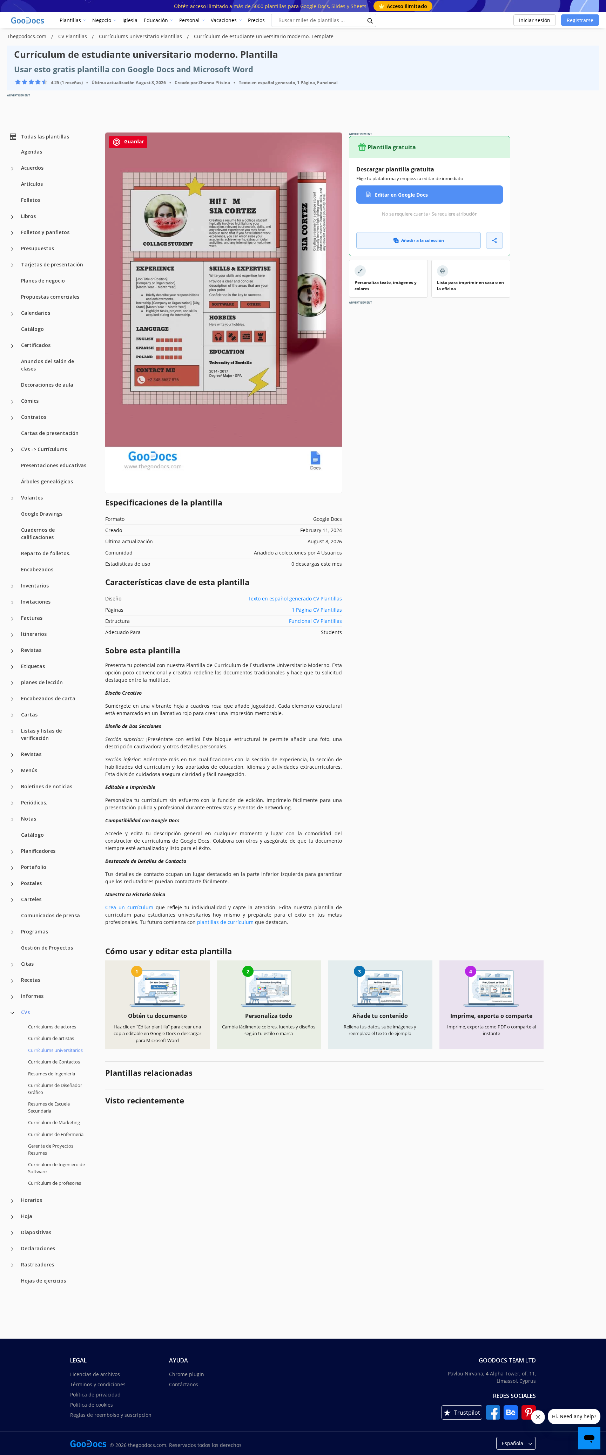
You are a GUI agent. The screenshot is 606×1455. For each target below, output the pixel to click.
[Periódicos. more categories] (12, 803)
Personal (189, 20)
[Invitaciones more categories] (12, 602)
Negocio (101, 20)
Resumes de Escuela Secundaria (49, 1107)
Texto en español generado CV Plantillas (295, 598)
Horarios (31, 1200)
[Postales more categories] (12, 884)
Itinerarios (34, 634)
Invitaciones (35, 601)
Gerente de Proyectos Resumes (50, 1149)
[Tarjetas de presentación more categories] (12, 265)
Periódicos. (34, 802)
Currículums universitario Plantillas (141, 36)
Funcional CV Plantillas (315, 621)
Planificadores (38, 851)
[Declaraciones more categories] (12, 1249)
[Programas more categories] (12, 932)
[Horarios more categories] (12, 1201)
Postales (31, 883)
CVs (25, 1012)
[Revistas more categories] (12, 651)
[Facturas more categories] (12, 618)
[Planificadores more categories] (12, 852)
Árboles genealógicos (47, 481)
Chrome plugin (186, 1374)
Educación (156, 20)
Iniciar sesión (534, 20)
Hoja (26, 1216)
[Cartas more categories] (12, 715)
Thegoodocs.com (27, 36)
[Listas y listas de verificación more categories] (12, 731)
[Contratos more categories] (12, 418)
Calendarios (35, 313)
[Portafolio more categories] (12, 868)
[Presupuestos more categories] (12, 249)
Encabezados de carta (48, 698)
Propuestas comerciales (50, 296)
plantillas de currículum (225, 922)
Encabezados (37, 569)
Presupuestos (37, 248)
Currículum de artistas (51, 1038)
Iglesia (129, 20)
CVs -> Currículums (44, 449)
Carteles (31, 899)
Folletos (30, 200)
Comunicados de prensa (50, 915)
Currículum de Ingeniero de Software (56, 1168)
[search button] (370, 20)
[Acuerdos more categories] (12, 168)
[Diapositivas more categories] (12, 1233)
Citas (27, 963)
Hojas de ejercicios (43, 1280)
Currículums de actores (52, 1027)
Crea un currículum (129, 907)
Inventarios (35, 585)
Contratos (33, 417)
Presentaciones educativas (53, 465)
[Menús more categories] (12, 771)
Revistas (31, 650)
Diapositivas (36, 1232)
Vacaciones (224, 20)
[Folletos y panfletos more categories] (12, 233)
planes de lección (42, 682)
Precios (256, 20)
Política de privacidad (95, 1394)
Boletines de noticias (46, 786)
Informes (32, 996)
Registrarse (580, 20)
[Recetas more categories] (12, 980)
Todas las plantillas (45, 136)
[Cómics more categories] (12, 401)
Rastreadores (37, 1264)
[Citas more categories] (12, 964)
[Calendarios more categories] (12, 313)
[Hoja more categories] (12, 1217)
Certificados (35, 345)
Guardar (133, 141)
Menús (29, 770)
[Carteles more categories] (12, 900)
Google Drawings (41, 513)
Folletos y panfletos (45, 232)
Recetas (30, 980)
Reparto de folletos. (45, 553)
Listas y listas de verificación (41, 734)
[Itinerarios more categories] (12, 635)
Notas (28, 818)
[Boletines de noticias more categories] (12, 787)
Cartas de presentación (50, 433)
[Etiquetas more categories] (12, 667)
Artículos (32, 184)
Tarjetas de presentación (52, 264)
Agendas (31, 151)
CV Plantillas (73, 36)
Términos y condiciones (98, 1384)
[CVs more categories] (12, 1013)
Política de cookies (91, 1404)
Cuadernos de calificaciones (38, 533)
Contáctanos (183, 1384)
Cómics (30, 400)
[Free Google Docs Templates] (28, 20)
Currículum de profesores (54, 1183)
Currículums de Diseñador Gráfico (55, 1088)
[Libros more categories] (12, 217)
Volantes (32, 497)
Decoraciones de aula (47, 384)
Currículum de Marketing (54, 1122)
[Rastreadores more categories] (12, 1265)
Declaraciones (38, 1248)
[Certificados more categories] (12, 346)
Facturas (31, 617)
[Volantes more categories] (12, 498)
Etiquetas (33, 666)
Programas (34, 931)
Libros (28, 216)
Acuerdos (32, 167)
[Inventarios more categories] (12, 586)
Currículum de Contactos (54, 1062)
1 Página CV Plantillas (317, 609)
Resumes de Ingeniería (51, 1073)
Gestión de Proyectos (47, 947)
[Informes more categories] (12, 997)
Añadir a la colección (422, 240)
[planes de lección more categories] (12, 683)
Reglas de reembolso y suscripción (111, 1415)
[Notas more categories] (12, 819)
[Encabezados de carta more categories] (12, 699)
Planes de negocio (43, 280)
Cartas (29, 714)
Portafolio (33, 867)
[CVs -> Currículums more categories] (12, 450)
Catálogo (32, 329)
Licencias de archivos (95, 1374)
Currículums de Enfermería (55, 1134)
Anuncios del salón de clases (47, 365)
